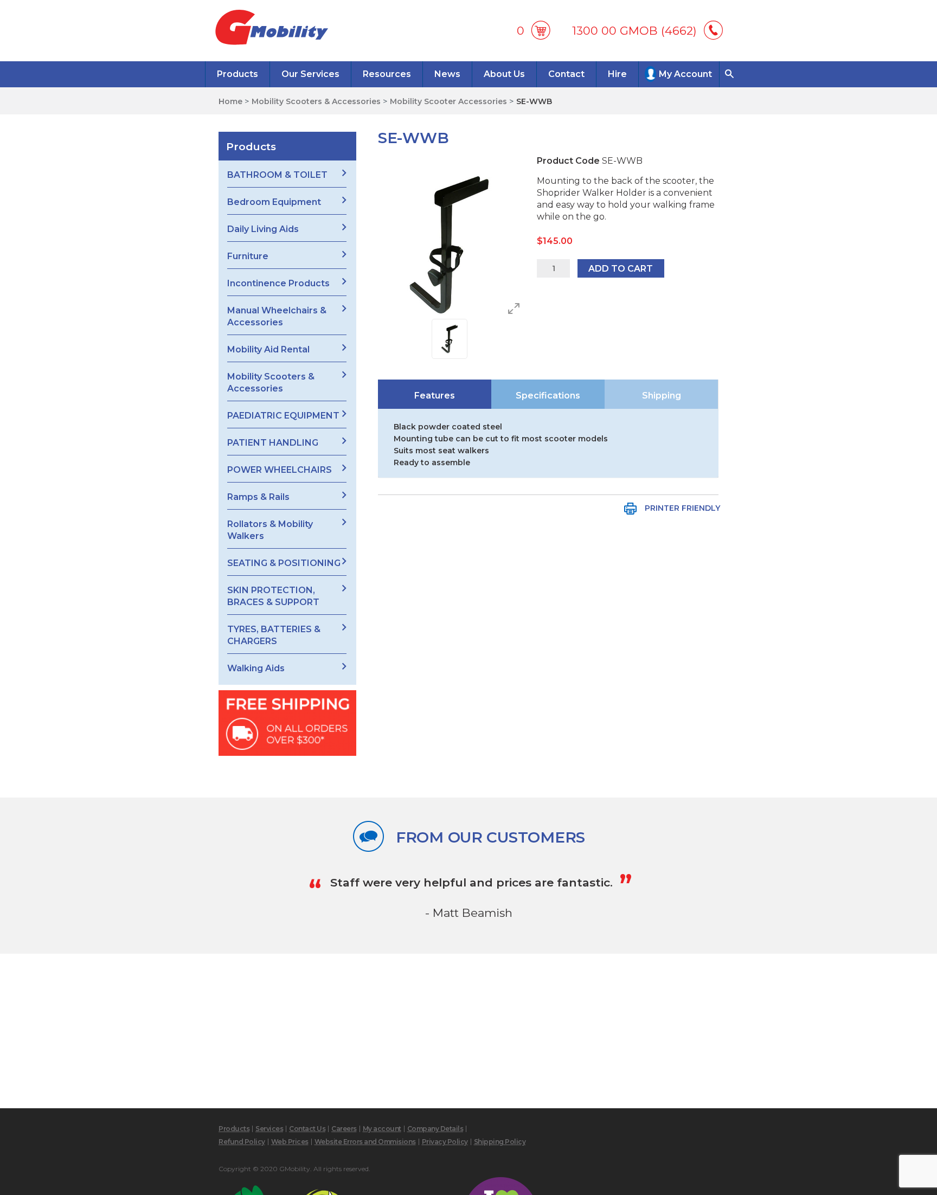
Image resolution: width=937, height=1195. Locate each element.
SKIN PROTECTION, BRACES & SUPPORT (273, 596)
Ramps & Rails (258, 497)
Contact (566, 74)
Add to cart (620, 269)
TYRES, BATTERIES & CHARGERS (273, 635)
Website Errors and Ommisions (365, 1142)
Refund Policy (242, 1142)
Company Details (435, 1129)
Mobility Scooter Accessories (448, 101)
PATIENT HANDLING (272, 443)
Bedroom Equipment (274, 202)
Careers (344, 1129)
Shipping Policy (500, 1142)
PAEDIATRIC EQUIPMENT (283, 415)
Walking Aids (256, 668)
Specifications (548, 395)
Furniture (247, 256)
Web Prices (290, 1142)
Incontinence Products (278, 283)
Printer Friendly (682, 508)
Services (269, 1129)
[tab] (434, 394)
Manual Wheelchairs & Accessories (276, 316)
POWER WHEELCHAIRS (279, 470)
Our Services (310, 74)
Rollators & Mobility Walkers (270, 530)
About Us (504, 74)
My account (382, 1129)
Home (230, 101)
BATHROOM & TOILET (277, 175)
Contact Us (307, 1129)
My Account (685, 74)
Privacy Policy (445, 1142)
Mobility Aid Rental (268, 349)
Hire (617, 74)
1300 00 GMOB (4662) (634, 30)
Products (237, 74)
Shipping (661, 395)
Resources (387, 74)
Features (434, 395)
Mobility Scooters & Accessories (316, 101)
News (447, 74)
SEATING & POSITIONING (284, 563)
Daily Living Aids (263, 229)
